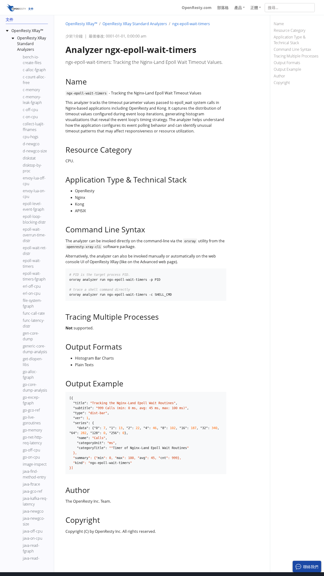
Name (279, 23)
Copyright (282, 82)
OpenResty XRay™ (81, 23)
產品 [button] (238, 7)
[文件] (16, 7)
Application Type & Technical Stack (289, 39)
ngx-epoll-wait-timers (191, 23)
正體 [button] (254, 7)
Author (279, 76)
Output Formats (287, 62)
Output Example (287, 69)
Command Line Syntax (292, 49)
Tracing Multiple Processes (296, 56)
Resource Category (289, 30)
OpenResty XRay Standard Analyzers (134, 23)
